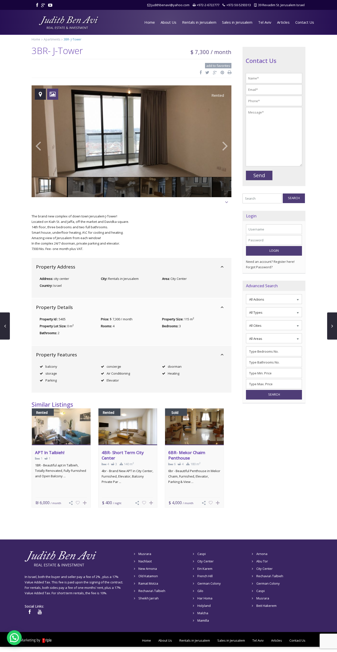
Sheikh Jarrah (148, 598)
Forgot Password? (259, 267)
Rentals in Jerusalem (199, 22)
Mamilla (203, 620)
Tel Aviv (264, 22)
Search (294, 198)
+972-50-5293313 (238, 5)
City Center (178, 278)
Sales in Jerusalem (237, 22)
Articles (283, 22)
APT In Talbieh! (49, 452)
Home (149, 22)
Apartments (52, 39)
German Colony (209, 583)
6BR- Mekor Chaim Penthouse (186, 455)
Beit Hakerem (266, 605)
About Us (168, 22)
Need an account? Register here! (270, 261)
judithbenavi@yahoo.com (170, 5)
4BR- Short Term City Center (123, 455)
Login (274, 250)
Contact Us (304, 22)
